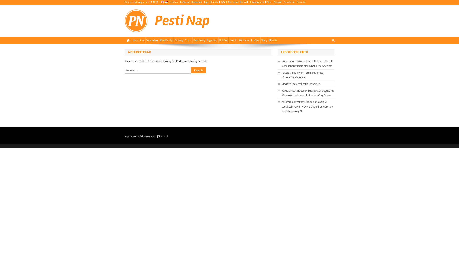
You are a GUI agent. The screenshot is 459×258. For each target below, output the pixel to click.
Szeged (277, 2)
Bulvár (233, 40)
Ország (179, 40)
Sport (188, 40)
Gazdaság (199, 40)
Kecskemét (233, 2)
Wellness (244, 40)
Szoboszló (289, 2)
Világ (264, 40)
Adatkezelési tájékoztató (153, 136)
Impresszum (132, 136)
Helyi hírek (138, 40)
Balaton (174, 2)
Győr (223, 2)
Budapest (185, 2)
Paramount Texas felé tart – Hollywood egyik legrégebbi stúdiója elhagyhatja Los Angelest (307, 63)
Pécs (268, 2)
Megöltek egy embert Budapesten (301, 84)
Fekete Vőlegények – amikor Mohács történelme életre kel (302, 75)
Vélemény (152, 40)
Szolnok (301, 2)
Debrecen (197, 2)
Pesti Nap (182, 20)
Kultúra (223, 40)
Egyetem (212, 40)
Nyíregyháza (258, 2)
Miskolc (245, 2)
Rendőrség (166, 40)
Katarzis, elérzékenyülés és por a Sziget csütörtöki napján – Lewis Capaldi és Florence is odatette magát (307, 107)
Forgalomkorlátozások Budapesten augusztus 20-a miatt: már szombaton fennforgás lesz (308, 93)
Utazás (273, 40)
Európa (214, 2)
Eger (206, 2)
